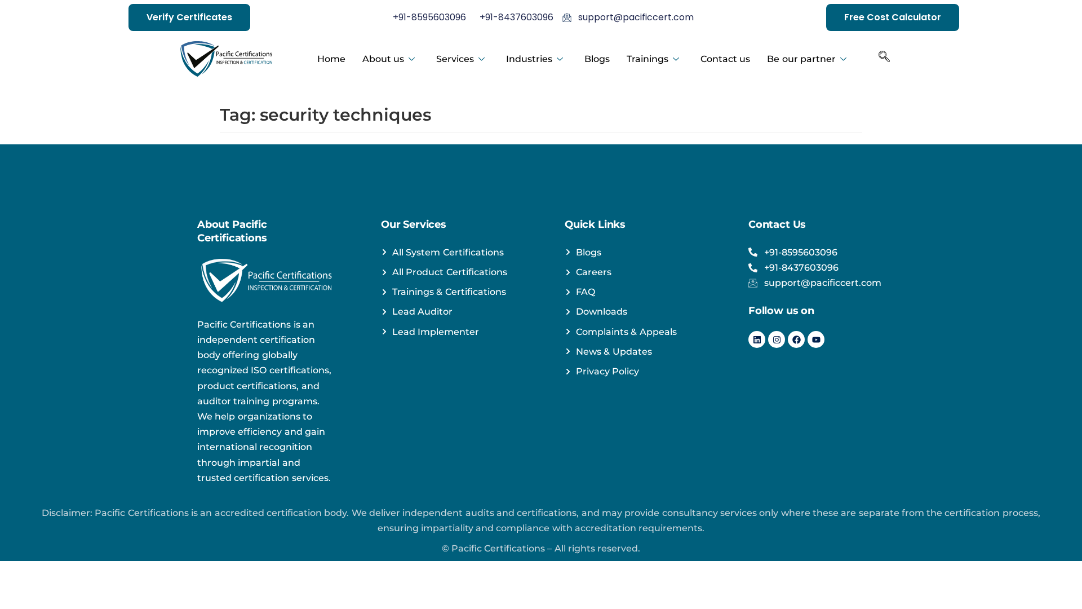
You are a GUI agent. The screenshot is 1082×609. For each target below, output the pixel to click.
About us (383, 59)
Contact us (725, 59)
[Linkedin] (756, 339)
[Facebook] (796, 339)
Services (455, 59)
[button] (884, 59)
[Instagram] (776, 339)
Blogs (597, 59)
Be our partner (801, 59)
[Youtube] (816, 339)
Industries (529, 59)
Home (331, 59)
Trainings (647, 59)
